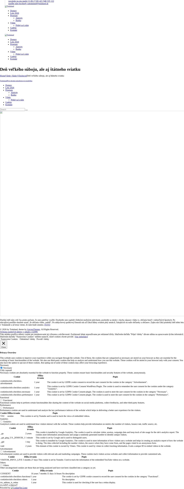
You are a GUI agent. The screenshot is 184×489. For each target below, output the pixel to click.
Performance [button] (5, 405)
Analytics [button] (4, 419)
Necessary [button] (4, 365)
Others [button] (3, 462)
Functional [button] (4, 397)
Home (2, 76)
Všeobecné (22, 76)
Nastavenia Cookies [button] (9, 339)
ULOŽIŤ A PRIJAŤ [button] (9, 485)
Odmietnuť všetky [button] (27, 339)
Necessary (7, 368)
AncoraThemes (33, 329)
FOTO (47, 325)
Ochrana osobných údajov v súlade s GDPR (19, 332)
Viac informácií (81, 337)
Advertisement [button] (6, 449)
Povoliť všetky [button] (43, 339)
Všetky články (11, 76)
